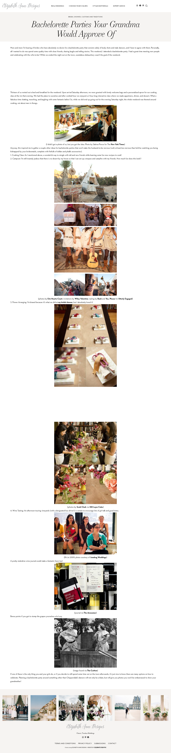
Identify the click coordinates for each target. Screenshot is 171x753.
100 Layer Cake (96, 507)
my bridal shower (65, 302)
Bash (100, 298)
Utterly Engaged (125, 298)
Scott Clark (81, 507)
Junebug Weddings (98, 557)
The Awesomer (90, 612)
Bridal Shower (74, 17)
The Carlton (92, 670)
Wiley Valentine (81, 298)
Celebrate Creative (100, 747)
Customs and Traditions (92, 17)
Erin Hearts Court (55, 298)
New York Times (117, 144)
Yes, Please (110, 298)
